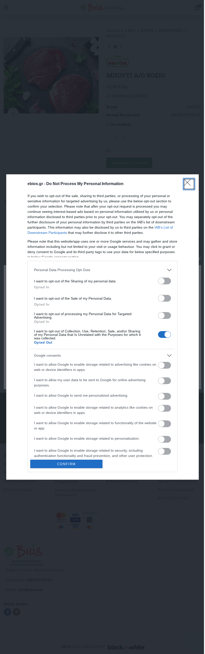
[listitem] (102, 270)
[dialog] (102, 327)
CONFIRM (66, 464)
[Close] (189, 184)
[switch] (164, 281)
